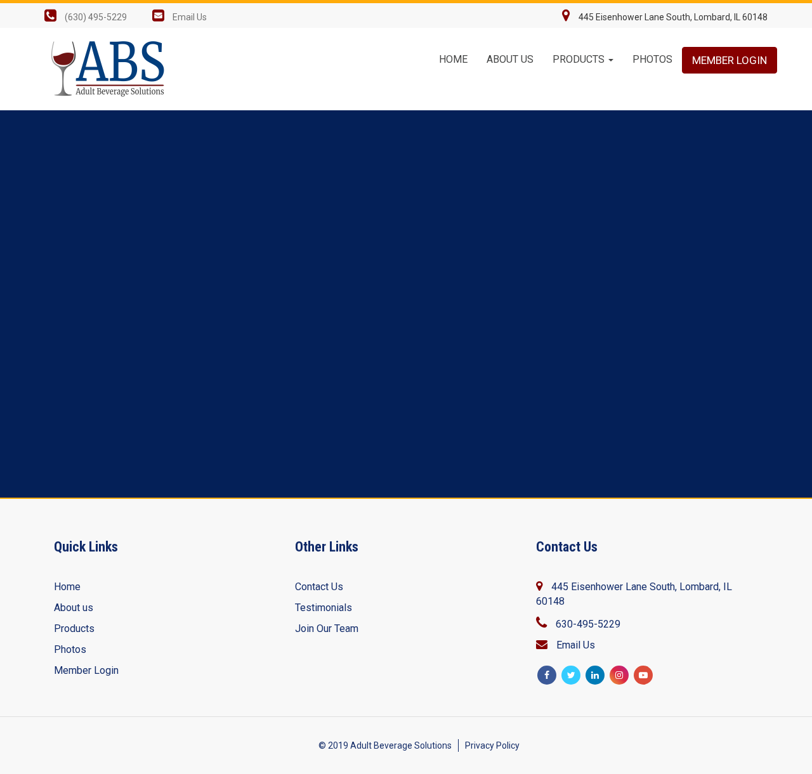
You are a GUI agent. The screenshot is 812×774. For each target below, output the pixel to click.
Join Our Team (326, 628)
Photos (652, 59)
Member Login (729, 60)
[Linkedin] (595, 675)
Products (580, 59)
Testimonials (323, 608)
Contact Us (319, 587)
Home (453, 59)
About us (73, 608)
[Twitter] (570, 675)
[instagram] (619, 675)
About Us (510, 59)
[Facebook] (546, 675)
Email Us (190, 17)
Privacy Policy (492, 745)
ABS (111, 69)
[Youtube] (643, 675)
